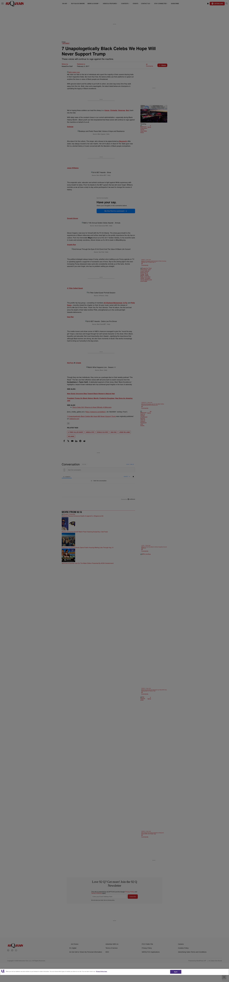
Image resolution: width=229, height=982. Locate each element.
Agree (175, 972)
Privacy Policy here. (101, 971)
